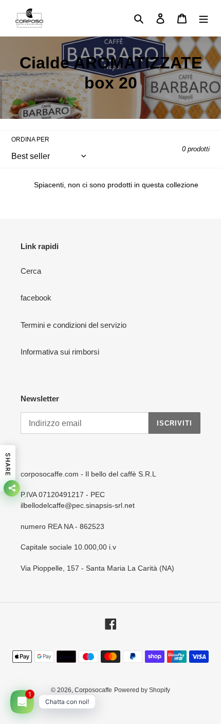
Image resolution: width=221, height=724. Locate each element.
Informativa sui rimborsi (60, 351)
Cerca (31, 271)
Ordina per (30, 139)
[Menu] (203, 18)
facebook (36, 297)
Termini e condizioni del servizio (73, 325)
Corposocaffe (93, 690)
